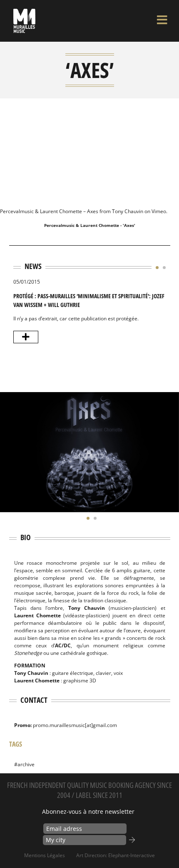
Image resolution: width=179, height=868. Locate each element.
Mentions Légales (44, 855)
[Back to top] (164, 844)
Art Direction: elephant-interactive (115, 855)
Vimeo (159, 211)
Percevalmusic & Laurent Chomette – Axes (49, 211)
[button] (155, 267)
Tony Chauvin (127, 211)
